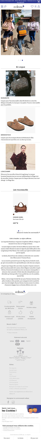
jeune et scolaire (34, 283)
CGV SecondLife (13, 382)
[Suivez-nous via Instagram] (13, 402)
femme (22, 283)
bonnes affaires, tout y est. (29, 285)
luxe (17, 285)
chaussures (8, 285)
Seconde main (13, 370)
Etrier (19, 272)
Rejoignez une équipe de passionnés (18, 386)
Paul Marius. (13, 251)
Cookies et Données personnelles (17, 388)
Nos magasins (12, 368)
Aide (10, 374)
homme (26, 283)
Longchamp (4, 251)
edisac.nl (12, 393)
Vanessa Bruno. (26, 258)
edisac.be (28, 391)
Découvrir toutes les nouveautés (28, 232)
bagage (14, 285)
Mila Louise (16, 258)
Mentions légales (13, 384)
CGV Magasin (13, 380)
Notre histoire (12, 372)
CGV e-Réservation (14, 378)
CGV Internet (12, 376)
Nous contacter (12, 332)
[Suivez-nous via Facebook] (8, 402)
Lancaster (13, 272)
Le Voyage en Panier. (26, 244)
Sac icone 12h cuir (18, 219)
